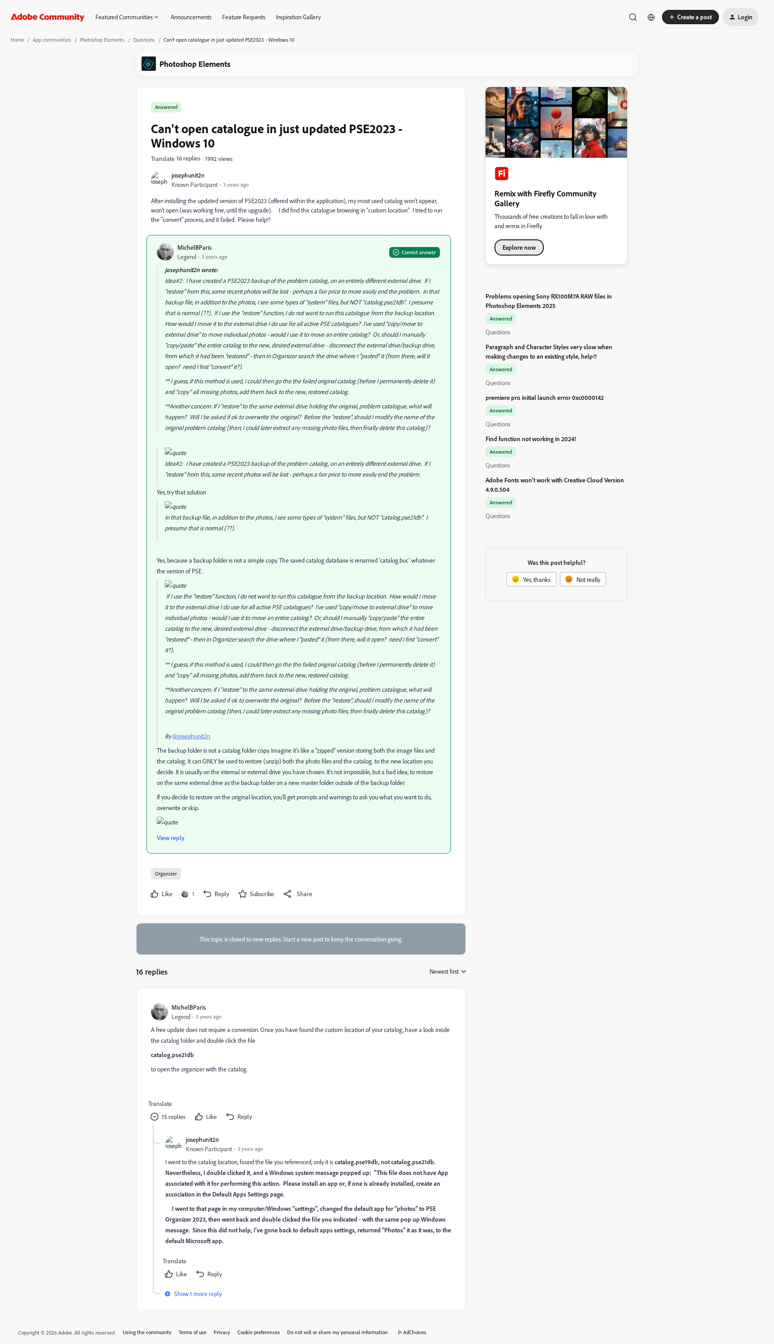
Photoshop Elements (102, 39)
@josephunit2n (191, 736)
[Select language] (651, 17)
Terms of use (192, 1332)
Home (17, 39)
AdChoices (414, 1332)
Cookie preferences (258, 1332)
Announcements (191, 17)
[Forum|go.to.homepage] (48, 17)
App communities (52, 39)
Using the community (147, 1332)
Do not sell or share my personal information (337, 1332)
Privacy (222, 1332)
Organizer (166, 873)
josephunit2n (188, 175)
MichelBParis (194, 247)
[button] (690, 17)
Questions (144, 39)
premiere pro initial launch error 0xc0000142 (545, 397)
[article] (300, 1063)
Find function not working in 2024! (531, 438)
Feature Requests (243, 17)
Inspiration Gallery (298, 17)
